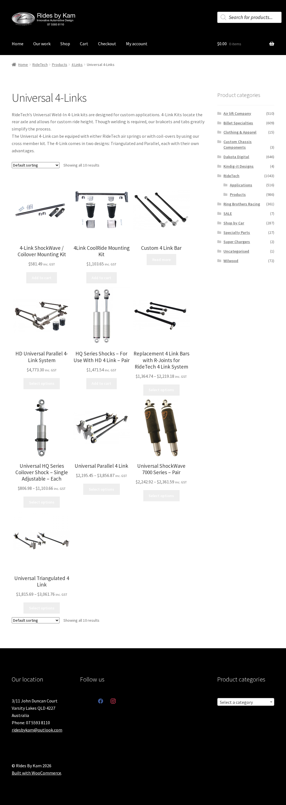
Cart (84, 43)
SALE (227, 213)
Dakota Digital (236, 156)
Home (17, 43)
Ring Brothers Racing (241, 203)
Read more (161, 259)
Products (59, 64)
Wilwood (230, 260)
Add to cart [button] (41, 277)
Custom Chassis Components (237, 144)
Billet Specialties (238, 122)
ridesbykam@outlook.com (37, 730)
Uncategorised (236, 251)
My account (136, 43)
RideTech (40, 64)
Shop (65, 43)
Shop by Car (233, 222)
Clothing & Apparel (239, 132)
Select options (41, 383)
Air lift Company (237, 113)
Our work (42, 43)
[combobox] (245, 702)
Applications (241, 184)
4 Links (77, 64)
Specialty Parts (236, 232)
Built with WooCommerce (36, 773)
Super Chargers (236, 241)
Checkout (107, 43)
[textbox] (246, 702)
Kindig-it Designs (238, 166)
